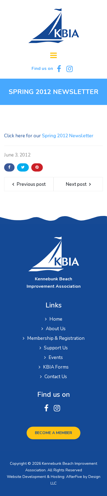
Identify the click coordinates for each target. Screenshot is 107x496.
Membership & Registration (56, 338)
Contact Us (55, 377)
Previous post (31, 184)
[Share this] (9, 167)
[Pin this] (37, 167)
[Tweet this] (23, 167)
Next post (76, 184)
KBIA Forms (56, 367)
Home (55, 319)
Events (56, 357)
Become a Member (53, 432)
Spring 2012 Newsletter (67, 136)
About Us (56, 329)
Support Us (56, 348)
